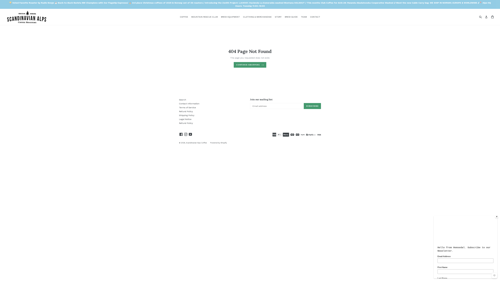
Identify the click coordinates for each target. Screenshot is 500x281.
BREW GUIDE (291, 17)
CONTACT (315, 17)
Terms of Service (187, 107)
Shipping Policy (186, 115)
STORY (278, 17)
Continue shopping (248, 65)
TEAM (304, 17)
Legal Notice (185, 119)
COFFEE (184, 17)
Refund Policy (186, 111)
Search (182, 99)
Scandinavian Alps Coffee (196, 143)
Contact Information (189, 103)
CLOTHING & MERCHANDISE (257, 17)
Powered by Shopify (218, 143)
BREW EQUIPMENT (230, 17)
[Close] (497, 217)
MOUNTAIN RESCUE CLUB (204, 17)
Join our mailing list (261, 99)
